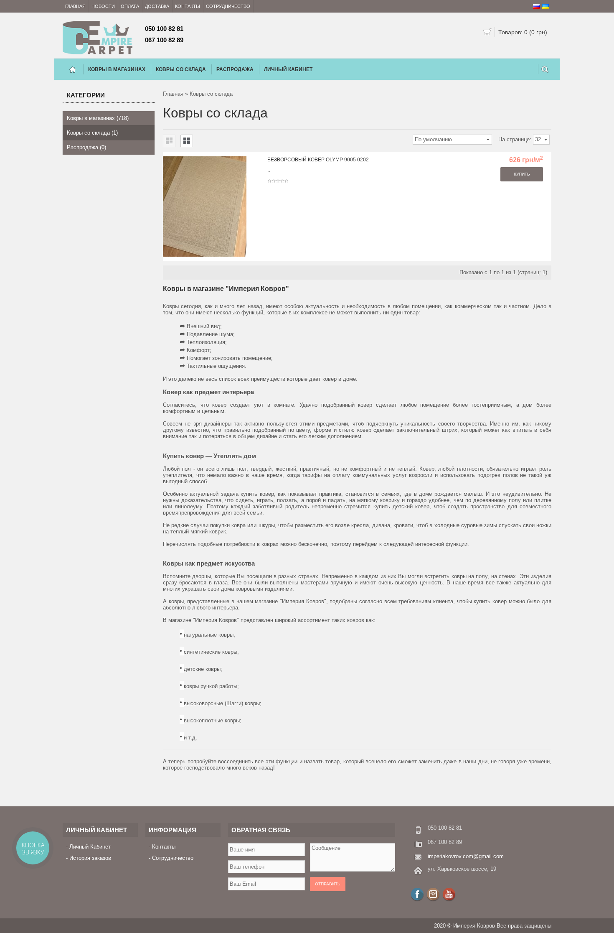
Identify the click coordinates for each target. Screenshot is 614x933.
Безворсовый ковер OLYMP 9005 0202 (318, 160)
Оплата (130, 6)
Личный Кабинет (288, 69)
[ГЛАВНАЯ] (73, 69)
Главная (75, 6)
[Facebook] (417, 894)
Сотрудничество (228, 6)
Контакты (187, 6)
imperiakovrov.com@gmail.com (466, 856)
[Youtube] (449, 894)
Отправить (327, 884)
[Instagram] (433, 894)
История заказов (90, 858)
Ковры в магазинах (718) (98, 118)
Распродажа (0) (86, 147)
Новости (103, 6)
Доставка (157, 6)
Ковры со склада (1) (92, 133)
